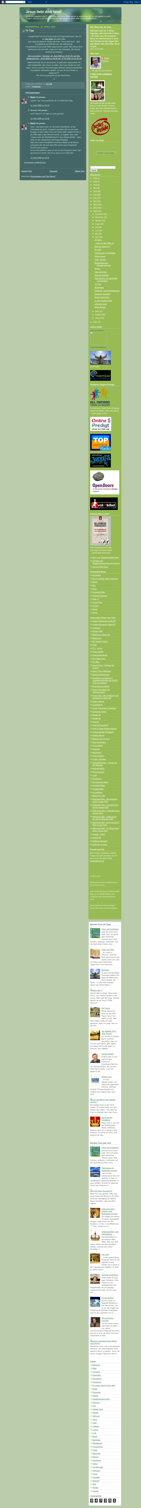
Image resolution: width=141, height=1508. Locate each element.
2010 (95, 205)
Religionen (96, 1454)
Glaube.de (96, 718)
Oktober (98, 221)
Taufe (94, 775)
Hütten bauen (100, 256)
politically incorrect (99, 845)
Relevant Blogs (98, 769)
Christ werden (97, 652)
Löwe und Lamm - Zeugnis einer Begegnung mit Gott (109, 1211)
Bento (32, 97)
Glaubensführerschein (101, 1399)
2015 (95, 188)
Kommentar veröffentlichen (35, 163)
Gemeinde (96, 1392)
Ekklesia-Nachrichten (100, 675)
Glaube (95, 1396)
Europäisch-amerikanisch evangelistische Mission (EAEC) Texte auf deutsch (105, 680)
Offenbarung (97, 1443)
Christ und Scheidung (110, 929)
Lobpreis (95, 1426)
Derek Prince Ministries (101, 671)
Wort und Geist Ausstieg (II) (101, 1191)
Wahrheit (95, 1481)
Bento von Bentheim (97, 330)
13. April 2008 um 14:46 (39, 119)
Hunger (97, 269)
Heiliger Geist (97, 1409)
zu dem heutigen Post (103, 301)
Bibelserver (96, 638)
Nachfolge (96, 1440)
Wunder (95, 1488)
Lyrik (94, 1433)
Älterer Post (80, 171)
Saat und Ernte (101, 272)
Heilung (95, 1413)
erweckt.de (96, 838)
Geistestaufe (97, 705)
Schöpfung (96, 1460)
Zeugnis (95, 1491)
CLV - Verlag (97, 648)
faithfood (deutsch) (99, 841)
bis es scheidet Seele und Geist (105, 579)
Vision (94, 1474)
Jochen (95, 606)
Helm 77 (95, 599)
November (99, 217)
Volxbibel (96, 1477)
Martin (94, 609)
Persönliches (97, 1447)
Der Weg (95, 662)
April (97, 237)
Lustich (95, 1430)
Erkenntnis (96, 1375)
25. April (98, 250)
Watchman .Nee (98, 796)
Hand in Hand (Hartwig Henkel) (104, 729)
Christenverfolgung (99, 655)
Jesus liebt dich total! (44, 12)
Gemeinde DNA (98, 592)
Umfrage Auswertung (109, 1275)
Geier (94, 589)
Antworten (96, 628)
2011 (95, 201)
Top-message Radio (100, 782)
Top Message (97, 1467)
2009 (95, 208)
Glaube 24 (96, 715)
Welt (94, 1484)
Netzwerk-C (97, 753)
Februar (98, 315)
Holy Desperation (99, 742)
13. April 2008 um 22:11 (39, 158)
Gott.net (95, 722)
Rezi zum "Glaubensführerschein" (105, 558)
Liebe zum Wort (107, 950)
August (98, 224)
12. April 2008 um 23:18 (39, 105)
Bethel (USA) (97, 631)
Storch (95, 613)
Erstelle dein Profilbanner (98, 347)
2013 (95, 195)
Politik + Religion (99, 759)
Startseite (53, 171)
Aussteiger (96, 575)
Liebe (94, 1423)
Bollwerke (105, 970)
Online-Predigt (98, 756)
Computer (96, 1372)
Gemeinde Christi (99, 712)
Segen (94, 1464)
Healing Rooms (98, 735)
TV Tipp (29, 30)
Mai (97, 234)
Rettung (95, 1457)
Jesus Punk (97, 602)
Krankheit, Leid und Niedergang (107, 291)
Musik (94, 1437)
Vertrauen (96, 1471)
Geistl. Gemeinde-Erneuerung (104, 708)
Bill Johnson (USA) (100, 642)
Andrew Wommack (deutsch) (103, 625)
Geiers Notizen (98, 701)
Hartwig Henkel (107, 1054)
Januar (98, 318)
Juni (97, 231)
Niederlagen (99, 288)
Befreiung (96, 1365)
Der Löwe (105, 1255)
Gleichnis (96, 1403)
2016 (95, 185)
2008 (95, 211)
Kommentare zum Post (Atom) (43, 176)
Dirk (94, 585)
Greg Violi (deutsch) (100, 725)
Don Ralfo (49, 39)
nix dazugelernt (107, 1298)
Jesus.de (96, 749)
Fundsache (36, 87)
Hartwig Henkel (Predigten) (103, 732)
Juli (96, 227)
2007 (95, 322)
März (97, 311)
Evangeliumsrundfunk (101, 686)
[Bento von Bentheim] (98, 345)
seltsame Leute (101, 304)
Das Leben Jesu (98, 659)
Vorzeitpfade (97, 792)
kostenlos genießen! (103, 294)
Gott (94, 1406)
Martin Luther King (102, 297)
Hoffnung (96, 1416)
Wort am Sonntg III (102, 247)
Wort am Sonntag (102, 275)
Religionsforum (98, 772)
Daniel (94, 582)
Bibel (94, 1368)
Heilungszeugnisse (99, 596)
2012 (95, 198)
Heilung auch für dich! (101, 739)
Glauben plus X (96, 990)
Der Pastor (105, 1008)
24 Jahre (98, 240)
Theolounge (97, 779)
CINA (94, 645)
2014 (95, 192)
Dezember (99, 214)
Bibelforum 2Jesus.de (101, 635)
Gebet (94, 1389)
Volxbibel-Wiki (98, 789)
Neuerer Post (26, 171)
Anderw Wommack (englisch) (104, 621)
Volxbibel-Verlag (98, 786)
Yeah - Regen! (100, 260)
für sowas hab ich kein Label (103, 1385)
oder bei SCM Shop (100, 567)
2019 (95, 178)
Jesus (94, 1420)
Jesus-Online (97, 746)
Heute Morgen (100, 307)
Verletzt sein (106, 1077)
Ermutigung (96, 1379)
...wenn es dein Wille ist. (104, 243)
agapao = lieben (98, 834)
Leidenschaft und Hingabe (105, 253)
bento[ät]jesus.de (97, 861)
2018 (95, 182)
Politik (94, 1450)
